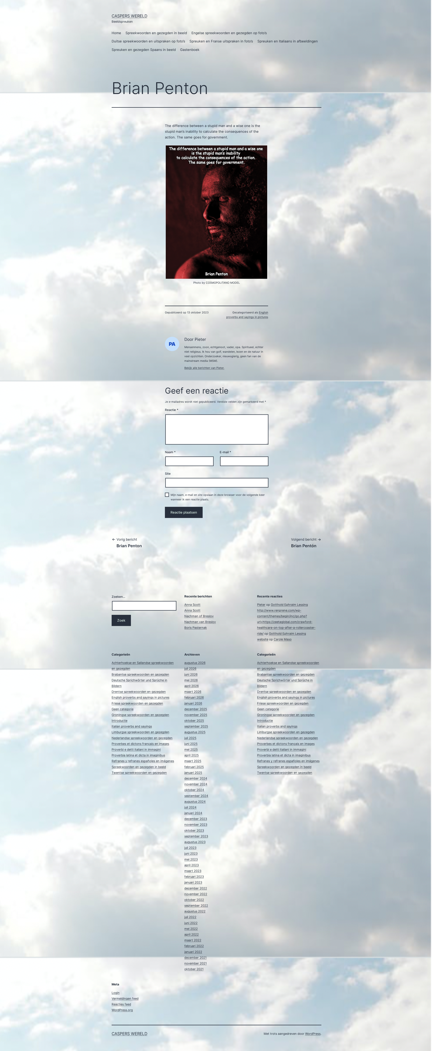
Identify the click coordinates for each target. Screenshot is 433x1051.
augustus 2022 (195, 911)
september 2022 (196, 905)
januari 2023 (193, 882)
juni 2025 (191, 744)
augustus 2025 (195, 732)
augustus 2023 (195, 842)
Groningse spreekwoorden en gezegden (140, 715)
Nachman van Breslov (200, 622)
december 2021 (195, 957)
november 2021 (195, 963)
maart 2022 (192, 940)
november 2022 (195, 894)
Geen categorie (122, 709)
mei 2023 (191, 859)
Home (116, 33)
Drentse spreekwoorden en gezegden (139, 691)
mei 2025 (191, 749)
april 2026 (191, 686)
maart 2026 (192, 691)
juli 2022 (190, 917)
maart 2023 (192, 871)
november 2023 (195, 824)
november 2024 (195, 784)
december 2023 (195, 819)
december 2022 (195, 888)
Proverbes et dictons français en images (140, 744)
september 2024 (196, 796)
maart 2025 (192, 761)
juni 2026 (191, 674)
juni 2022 (191, 923)
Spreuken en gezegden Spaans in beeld (144, 50)
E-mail (225, 452)
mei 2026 (191, 680)
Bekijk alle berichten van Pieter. (204, 368)
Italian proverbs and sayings (132, 726)
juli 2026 (190, 668)
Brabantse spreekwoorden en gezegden (140, 674)
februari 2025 (194, 767)
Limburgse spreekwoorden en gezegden (140, 732)
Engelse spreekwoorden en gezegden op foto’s (229, 33)
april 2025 (191, 755)
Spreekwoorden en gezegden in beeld (156, 33)
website (262, 639)
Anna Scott (192, 604)
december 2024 (195, 778)
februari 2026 (194, 697)
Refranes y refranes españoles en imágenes (143, 761)
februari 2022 (194, 946)
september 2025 (196, 726)
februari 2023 (194, 876)
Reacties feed (121, 1004)
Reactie (171, 410)
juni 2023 (191, 853)
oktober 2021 (193, 969)
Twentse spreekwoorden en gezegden (139, 772)
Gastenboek (189, 50)
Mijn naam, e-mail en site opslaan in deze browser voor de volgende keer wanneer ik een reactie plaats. (218, 497)
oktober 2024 (194, 790)
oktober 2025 (194, 720)
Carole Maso (283, 639)
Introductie (119, 720)
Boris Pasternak (195, 627)
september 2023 (196, 836)
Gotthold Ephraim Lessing (289, 604)
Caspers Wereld (129, 16)
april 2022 (191, 934)
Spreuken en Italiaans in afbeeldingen (287, 41)
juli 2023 (190, 847)
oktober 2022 (194, 900)
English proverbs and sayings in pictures (140, 697)
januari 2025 (193, 772)
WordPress (313, 1033)
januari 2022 (193, 952)
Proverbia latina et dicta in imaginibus (138, 755)
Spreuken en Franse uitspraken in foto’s (221, 41)
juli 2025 (190, 738)
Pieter (261, 604)
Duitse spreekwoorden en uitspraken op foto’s (148, 41)
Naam (170, 452)
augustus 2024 (195, 801)
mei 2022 (191, 928)
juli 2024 (190, 807)
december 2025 (195, 709)
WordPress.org (122, 1010)
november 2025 (195, 715)
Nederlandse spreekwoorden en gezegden (142, 738)
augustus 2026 (195, 663)
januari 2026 (193, 703)
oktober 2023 (194, 830)
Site (168, 473)
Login (116, 993)
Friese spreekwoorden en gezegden (137, 703)
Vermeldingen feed (125, 998)
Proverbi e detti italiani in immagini (136, 749)
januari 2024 (193, 813)
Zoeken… (118, 596)
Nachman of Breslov (199, 616)
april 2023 (191, 865)
